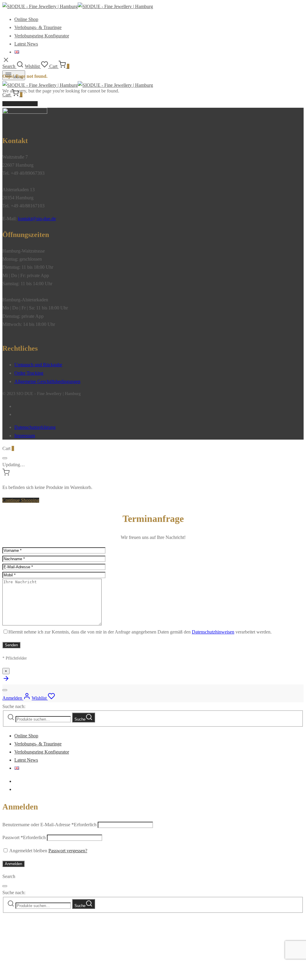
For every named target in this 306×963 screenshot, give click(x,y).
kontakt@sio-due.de (37, 218)
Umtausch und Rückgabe (38, 364)
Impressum (24, 435)
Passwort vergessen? (67, 850)
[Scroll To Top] (6, 680)
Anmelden (13, 864)
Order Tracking (28, 373)
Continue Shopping (20, 500)
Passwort (24, 837)
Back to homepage (20, 103)
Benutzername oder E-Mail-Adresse (49, 824)
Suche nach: (13, 706)
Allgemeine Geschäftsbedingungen (47, 381)
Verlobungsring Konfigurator (41, 35)
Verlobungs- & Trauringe (38, 27)
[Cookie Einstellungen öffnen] (47, 956)
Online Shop (26, 19)
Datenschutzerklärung (35, 427)
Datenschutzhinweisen (213, 631)
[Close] (4, 458)
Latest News (26, 43)
